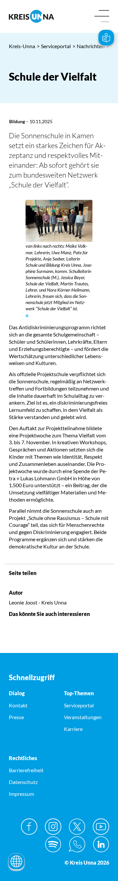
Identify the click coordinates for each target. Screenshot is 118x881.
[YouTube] (101, 826)
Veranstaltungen (83, 717)
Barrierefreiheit (26, 770)
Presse (16, 717)
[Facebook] (29, 826)
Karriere (73, 729)
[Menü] (101, 16)
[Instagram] (53, 826)
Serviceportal (54, 46)
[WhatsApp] (77, 844)
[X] (77, 826)
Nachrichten (88, 46)
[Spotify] (53, 844)
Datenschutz (23, 782)
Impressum (21, 794)
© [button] (27, 315)
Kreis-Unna (22, 46)
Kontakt (18, 705)
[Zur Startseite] (31, 16)
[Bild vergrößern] (59, 220)
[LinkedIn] (101, 844)
